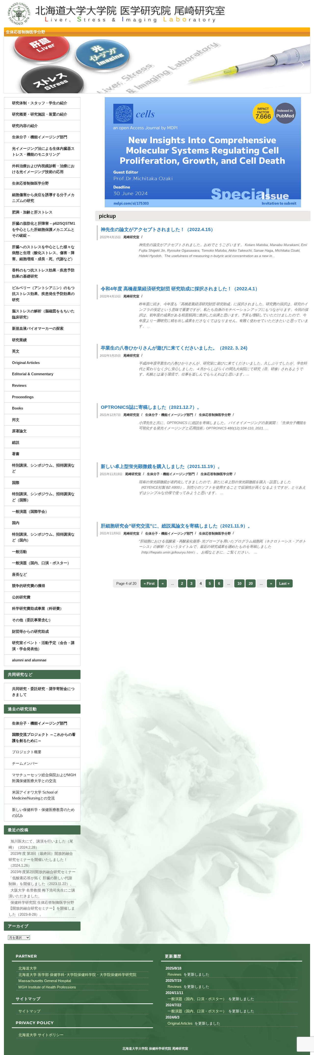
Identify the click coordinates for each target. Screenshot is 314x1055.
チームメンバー (25, 763)
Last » (284, 583)
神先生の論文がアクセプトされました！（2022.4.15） (158, 229)
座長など (19, 574)
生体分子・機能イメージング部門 (169, 415)
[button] (11, 65)
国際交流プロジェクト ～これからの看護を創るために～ (44, 737)
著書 (15, 454)
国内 (15, 523)
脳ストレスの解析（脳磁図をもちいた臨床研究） (43, 314)
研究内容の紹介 (25, 126)
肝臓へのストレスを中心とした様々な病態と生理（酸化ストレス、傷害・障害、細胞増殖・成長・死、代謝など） (43, 253)
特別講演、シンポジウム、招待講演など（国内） (43, 537)
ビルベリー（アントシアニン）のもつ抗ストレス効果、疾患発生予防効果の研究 (43, 294)
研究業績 (19, 340)
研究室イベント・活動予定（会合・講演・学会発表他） (43, 646)
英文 (15, 351)
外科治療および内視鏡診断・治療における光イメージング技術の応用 (43, 169)
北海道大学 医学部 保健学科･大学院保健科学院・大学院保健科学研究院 (77, 975)
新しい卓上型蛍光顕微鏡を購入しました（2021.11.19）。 (161, 466)
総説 (15, 442)
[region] (157, 64)
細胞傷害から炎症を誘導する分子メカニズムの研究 (43, 198)
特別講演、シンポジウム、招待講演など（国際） (43, 497)
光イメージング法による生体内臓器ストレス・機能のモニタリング (43, 151)
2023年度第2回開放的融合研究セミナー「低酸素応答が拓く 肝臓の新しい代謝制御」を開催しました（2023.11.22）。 (42, 878)
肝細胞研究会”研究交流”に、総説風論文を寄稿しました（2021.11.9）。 (176, 525)
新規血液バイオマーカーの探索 (38, 328)
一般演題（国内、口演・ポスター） (41, 563)
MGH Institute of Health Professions (47, 987)
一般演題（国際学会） (30, 511)
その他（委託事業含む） (32, 620)
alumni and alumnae (29, 660)
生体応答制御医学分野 (25, 32)
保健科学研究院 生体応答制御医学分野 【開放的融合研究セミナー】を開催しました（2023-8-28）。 (42, 908)
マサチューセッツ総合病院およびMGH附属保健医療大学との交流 (44, 778)
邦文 (15, 420)
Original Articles (26, 363)
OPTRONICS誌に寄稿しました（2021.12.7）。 (151, 407)
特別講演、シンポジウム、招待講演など (43, 468)
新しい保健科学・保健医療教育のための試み (43, 813)
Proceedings (23, 397)
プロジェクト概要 (26, 752)
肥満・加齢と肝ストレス (32, 212)
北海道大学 (27, 968)
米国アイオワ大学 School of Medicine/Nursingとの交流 (34, 795)
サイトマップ (29, 1011)
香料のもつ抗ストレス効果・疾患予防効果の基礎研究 (43, 273)
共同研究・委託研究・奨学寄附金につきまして (43, 692)
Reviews (19, 385)
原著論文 (19, 431)
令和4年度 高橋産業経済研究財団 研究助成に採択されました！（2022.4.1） (180, 288)
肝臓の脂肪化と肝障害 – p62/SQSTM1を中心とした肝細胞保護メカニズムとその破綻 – (43, 229)
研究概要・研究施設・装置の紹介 (39, 114)
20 (251, 583)
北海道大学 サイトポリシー (41, 1035)
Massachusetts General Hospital (44, 981)
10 (239, 583)
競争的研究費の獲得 (28, 586)
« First (149, 583)
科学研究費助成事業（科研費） (38, 608)
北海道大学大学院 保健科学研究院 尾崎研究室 (155, 1048)
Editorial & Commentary (32, 374)
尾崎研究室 (131, 237)
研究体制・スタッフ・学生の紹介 (39, 103)
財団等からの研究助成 (30, 631)
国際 (15, 483)
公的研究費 (21, 597)
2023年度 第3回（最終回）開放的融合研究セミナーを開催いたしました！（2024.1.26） (41, 859)
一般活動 (19, 552)
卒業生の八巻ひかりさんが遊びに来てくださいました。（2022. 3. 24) (174, 348)
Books (17, 408)
